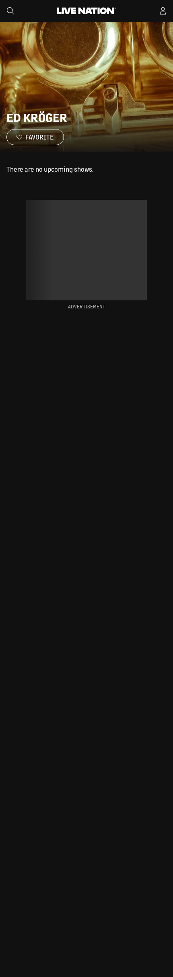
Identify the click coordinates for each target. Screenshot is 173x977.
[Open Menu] (163, 10)
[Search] (10, 10)
